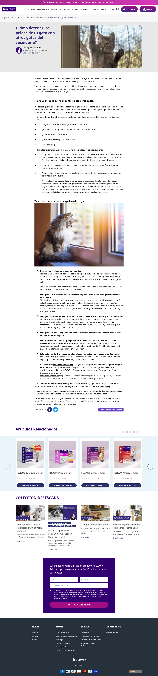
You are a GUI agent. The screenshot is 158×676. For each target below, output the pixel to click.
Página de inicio (8, 18)
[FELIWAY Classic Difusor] (95, 454)
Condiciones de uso (62, 632)
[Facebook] (49, 409)
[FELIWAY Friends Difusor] (127, 454)
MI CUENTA (130, 9)
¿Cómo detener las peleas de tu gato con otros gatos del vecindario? (51, 18)
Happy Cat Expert (56, 526)
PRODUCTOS (56, 9)
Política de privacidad (63, 643)
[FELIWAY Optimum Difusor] (30, 454)
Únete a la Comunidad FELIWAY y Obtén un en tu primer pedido (79, 2)
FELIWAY (62, 364)
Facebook (34, 636)
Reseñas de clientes (112, 632)
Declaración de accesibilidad (65, 650)
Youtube (34, 640)
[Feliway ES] (14, 9)
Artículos (20, 18)
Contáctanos (85, 632)
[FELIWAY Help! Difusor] (63, 454)
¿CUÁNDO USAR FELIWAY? (38, 9)
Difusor (30, 472)
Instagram (34, 632)
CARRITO (149, 9)
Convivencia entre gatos (111, 409)
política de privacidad (60, 599)
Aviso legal (59, 640)
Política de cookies (62, 647)
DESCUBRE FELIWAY (71, 9)
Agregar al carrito (30, 485)
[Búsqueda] (117, 9)
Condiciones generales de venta (66, 636)
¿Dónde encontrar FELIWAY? (90, 636)
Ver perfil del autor (31, 53)
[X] (55, 409)
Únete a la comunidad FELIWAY (91, 640)
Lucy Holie (70, 526)
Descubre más (20, 541)
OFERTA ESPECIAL (107, 9)
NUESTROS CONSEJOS (89, 9)
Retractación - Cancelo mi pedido (89, 644)
